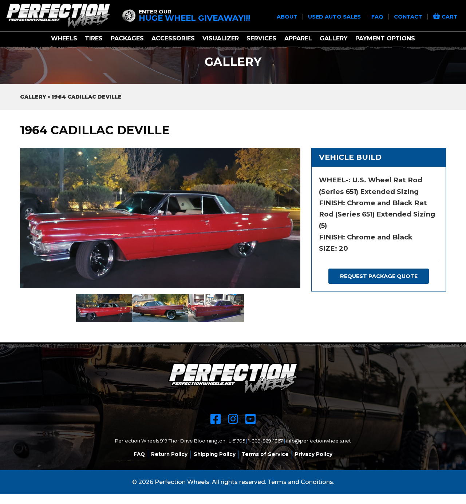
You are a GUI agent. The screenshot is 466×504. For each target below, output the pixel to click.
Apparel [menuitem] (298, 38)
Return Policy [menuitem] (169, 454)
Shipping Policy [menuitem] (215, 454)
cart (449, 16)
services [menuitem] (261, 38)
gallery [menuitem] (334, 38)
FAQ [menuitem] (139, 454)
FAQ (378, 16)
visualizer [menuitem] (220, 38)
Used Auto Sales (335, 16)
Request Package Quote (379, 276)
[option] (160, 218)
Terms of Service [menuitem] (265, 454)
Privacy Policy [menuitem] (313, 454)
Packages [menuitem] (127, 38)
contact (409, 16)
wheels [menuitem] (64, 38)
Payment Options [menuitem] (385, 38)
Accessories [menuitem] (173, 38)
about (288, 16)
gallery (33, 97)
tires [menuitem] (94, 38)
